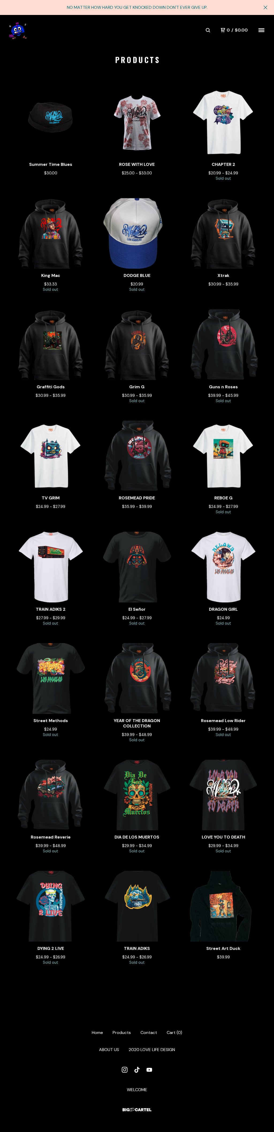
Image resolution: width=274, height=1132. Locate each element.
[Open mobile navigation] (261, 30)
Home (97, 1032)
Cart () (174, 1032)
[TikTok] (137, 1070)
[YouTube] (149, 1070)
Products (122, 1032)
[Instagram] (125, 1070)
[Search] (208, 30)
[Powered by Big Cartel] (137, 1110)
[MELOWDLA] (18, 30)
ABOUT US (109, 1049)
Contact (148, 1032)
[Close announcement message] (265, 7)
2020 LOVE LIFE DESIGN (152, 1049)
